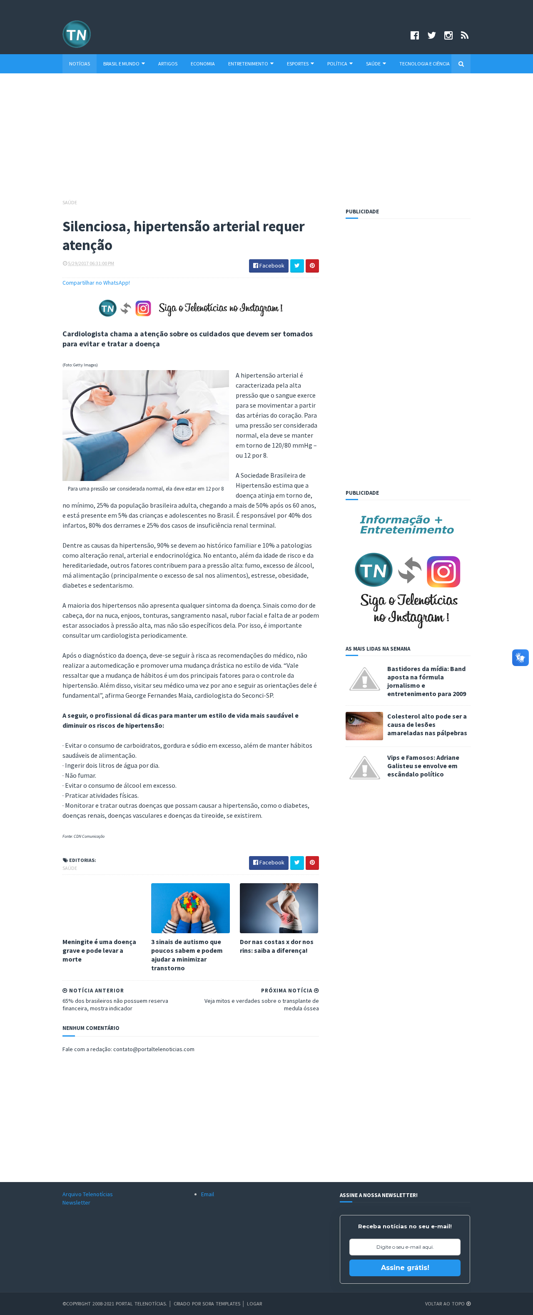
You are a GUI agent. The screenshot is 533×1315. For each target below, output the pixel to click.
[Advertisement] (266, 140)
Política (337, 63)
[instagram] (448, 35)
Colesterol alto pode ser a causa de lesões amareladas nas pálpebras (427, 724)
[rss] (465, 35)
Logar (254, 1303)
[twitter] (431, 35)
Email (207, 1194)
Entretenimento (248, 63)
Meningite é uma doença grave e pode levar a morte (99, 950)
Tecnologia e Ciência (424, 63)
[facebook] (414, 35)
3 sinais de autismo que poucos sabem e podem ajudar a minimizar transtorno (187, 954)
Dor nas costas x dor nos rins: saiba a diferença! (277, 945)
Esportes (298, 63)
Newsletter (76, 1202)
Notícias (79, 63)
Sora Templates (221, 1303)
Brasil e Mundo (121, 63)
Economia (203, 63)
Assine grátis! (405, 1268)
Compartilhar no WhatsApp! (96, 282)
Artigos (167, 63)
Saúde (373, 63)
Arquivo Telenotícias (87, 1194)
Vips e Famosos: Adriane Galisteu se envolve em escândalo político (423, 765)
